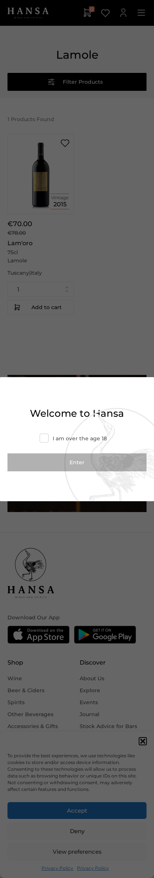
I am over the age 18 (80, 438)
